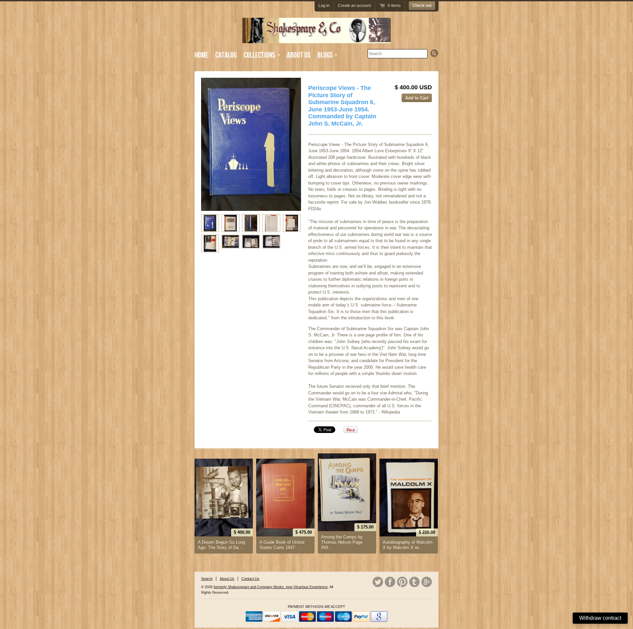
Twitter (378, 582)
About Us (299, 55)
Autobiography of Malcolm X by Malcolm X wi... (408, 545)
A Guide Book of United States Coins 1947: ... (281, 545)
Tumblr (414, 582)
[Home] (316, 38)
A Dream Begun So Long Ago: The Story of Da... (221, 545)
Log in (324, 5)
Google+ (426, 582)
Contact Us (250, 579)
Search (207, 579)
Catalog (226, 55)
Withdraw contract (600, 618)
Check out (422, 5)
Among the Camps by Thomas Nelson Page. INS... (342, 542)
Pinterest (402, 582)
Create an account (354, 5)
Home (201, 55)
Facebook (390, 582)
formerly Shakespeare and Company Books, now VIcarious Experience (271, 587)
